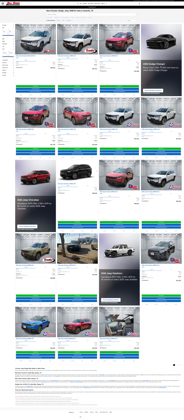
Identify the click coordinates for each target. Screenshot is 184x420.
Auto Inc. (104, 412)
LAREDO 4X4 (57, 17)
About (81, 412)
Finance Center (97, 3)
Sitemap (110, 412)
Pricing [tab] (26, 60)
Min (2, 51)
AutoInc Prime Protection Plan (35, 91)
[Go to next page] (181, 365)
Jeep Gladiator (146, 380)
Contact (92, 412)
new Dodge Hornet (162, 387)
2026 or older (50, 17)
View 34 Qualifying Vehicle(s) (27, 227)
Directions (86, 412)
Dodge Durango (87, 387)
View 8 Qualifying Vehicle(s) (111, 300)
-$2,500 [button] (54, 64)
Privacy (96, 412)
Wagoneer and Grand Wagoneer (76, 381)
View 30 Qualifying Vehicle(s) (153, 91)
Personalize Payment (35, 88)
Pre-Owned (85, 3)
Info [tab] (45, 60)
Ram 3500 (17, 376)
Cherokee (58, 20)
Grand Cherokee (54, 380)
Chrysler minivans (47, 370)
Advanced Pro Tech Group (81, 17)
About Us (103, 3)
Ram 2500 (102, 374)
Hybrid (72, 17)
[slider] (2, 35)
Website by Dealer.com (72, 412)
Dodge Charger (30, 386)
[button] (35, 58)
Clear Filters (68, 20)
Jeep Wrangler (112, 380)
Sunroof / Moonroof (66, 17)
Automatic (90, 17)
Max (8, 51)
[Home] (2, 3)
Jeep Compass (44, 381)
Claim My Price (35, 86)
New (80, 3)
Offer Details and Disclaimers (151, 93)
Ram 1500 (57, 376)
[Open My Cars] (139, 3)
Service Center (90, 3)
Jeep (63, 20)
